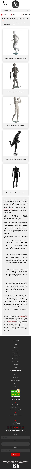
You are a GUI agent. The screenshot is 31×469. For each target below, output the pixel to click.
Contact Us (15, 364)
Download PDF (15, 361)
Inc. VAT (5, 4)
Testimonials (15, 353)
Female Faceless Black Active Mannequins (15, 159)
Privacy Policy (15, 377)
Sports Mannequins (25, 22)
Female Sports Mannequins (9, 24)
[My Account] (12, 14)
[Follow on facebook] (8, 427)
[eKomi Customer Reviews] (15, 393)
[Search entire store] (28, 10)
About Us (15, 347)
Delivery (15, 374)
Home (3, 22)
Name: (15, 434)
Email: (15, 440)
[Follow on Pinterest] (20, 427)
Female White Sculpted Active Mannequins (15, 58)
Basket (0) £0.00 (26, 14)
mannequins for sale (8, 209)
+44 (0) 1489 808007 (15, 423)
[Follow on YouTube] (17, 427)
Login (14, 14)
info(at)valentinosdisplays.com (15, 415)
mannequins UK (12, 321)
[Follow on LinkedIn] (14, 427)
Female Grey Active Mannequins (15, 92)
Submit (15, 454)
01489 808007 (5, 15)
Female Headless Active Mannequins (15, 192)
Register (15, 15)
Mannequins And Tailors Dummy (12, 22)
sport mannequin (23, 316)
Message (15, 447)
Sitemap (15, 386)
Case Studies (15, 358)
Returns (15, 383)
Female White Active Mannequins (15, 125)
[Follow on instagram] (23, 427)
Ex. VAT (5, 2)
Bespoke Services (15, 356)
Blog (15, 367)
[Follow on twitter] (11, 427)
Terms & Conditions (15, 380)
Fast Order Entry (15, 350)
